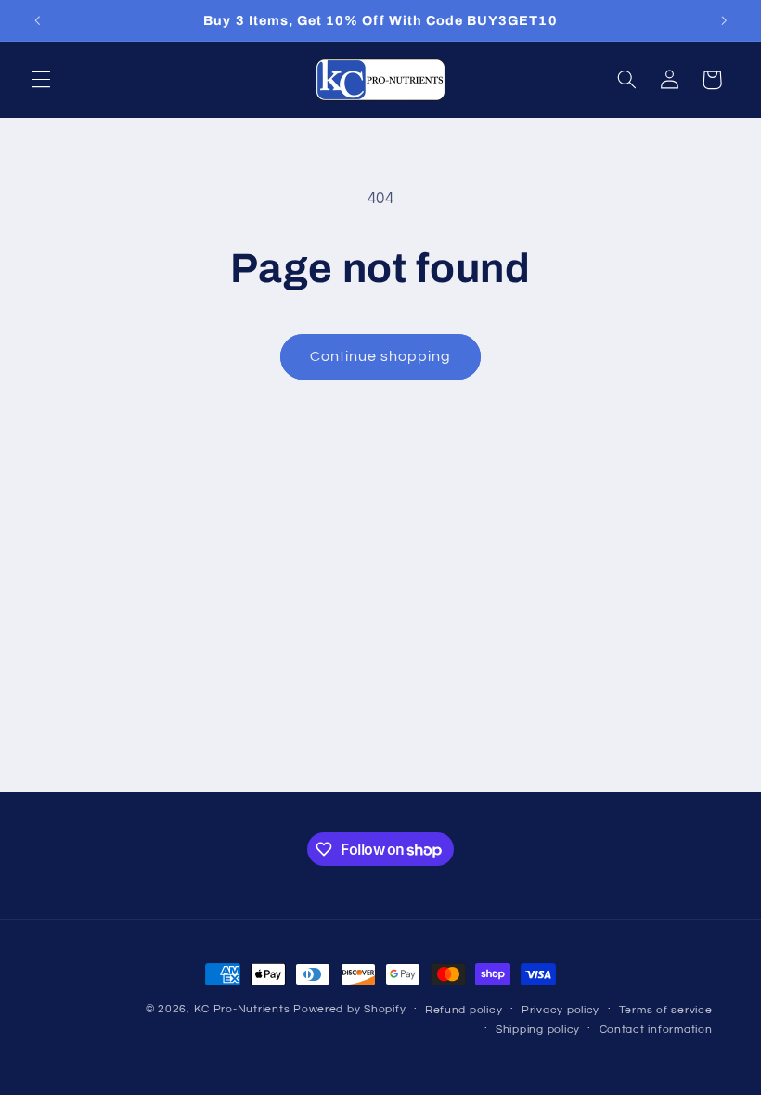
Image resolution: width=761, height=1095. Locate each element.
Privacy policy (561, 1010)
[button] (40, 79)
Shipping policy (538, 1029)
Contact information (656, 1029)
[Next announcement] (723, 20)
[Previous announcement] (37, 20)
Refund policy (464, 1010)
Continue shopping (381, 356)
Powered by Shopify (349, 1009)
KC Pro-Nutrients (242, 1009)
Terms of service (666, 1010)
